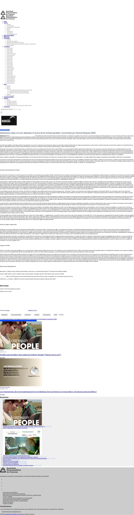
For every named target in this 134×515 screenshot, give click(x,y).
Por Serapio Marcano (5, 387)
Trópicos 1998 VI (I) (11, 78)
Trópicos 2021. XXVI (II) (11, 53)
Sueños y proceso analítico (10, 463)
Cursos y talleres (10, 45)
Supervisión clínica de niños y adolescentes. (18, 91)
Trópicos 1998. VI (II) (11, 80)
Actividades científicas (12, 102)
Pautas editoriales (10, 83)
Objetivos (9, 24)
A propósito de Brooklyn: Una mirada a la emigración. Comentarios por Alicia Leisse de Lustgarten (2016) (28, 319)
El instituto (9, 39)
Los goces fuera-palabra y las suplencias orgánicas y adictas (20, 457)
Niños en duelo (7, 460)
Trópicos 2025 (10, 48)
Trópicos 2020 (10, 56)
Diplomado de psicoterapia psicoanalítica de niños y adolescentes (21, 44)
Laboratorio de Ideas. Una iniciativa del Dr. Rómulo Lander (19, 105)
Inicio (5, 21)
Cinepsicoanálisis (9, 97)
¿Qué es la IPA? (10, 31)
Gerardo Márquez (5, 130)
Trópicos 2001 (9, 73)
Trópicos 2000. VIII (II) (11, 76)
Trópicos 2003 (10, 71)
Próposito (9, 85)
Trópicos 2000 (10, 74)
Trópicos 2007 (10, 66)
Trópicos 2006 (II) (10, 69)
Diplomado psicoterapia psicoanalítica (15, 42)
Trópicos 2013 (9, 59)
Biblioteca (6, 37)
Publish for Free (32, 310)
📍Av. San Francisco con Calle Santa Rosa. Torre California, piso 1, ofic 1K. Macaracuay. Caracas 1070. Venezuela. (32, 509)
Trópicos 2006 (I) (10, 67)
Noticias (8, 99)
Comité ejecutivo (10, 25)
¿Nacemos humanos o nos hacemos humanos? (16, 456)
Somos (6, 23)
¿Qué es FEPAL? (10, 32)
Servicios (8, 88)
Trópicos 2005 (10, 70)
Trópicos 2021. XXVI (11, 55)
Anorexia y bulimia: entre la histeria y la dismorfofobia (18, 465)
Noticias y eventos (10, 95)
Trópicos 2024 (10, 49)
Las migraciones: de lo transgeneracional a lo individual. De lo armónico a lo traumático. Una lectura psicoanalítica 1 (48, 392)
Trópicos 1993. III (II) (11, 81)
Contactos (7, 106)
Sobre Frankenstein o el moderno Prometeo (15, 428)
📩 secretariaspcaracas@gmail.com (10, 511)
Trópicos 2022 (10, 52)
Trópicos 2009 (10, 63)
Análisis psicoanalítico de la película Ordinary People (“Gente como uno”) (30, 355)
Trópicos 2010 (9, 62)
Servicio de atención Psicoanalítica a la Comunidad (20, 90)
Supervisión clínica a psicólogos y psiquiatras (19, 92)
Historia (8, 30)
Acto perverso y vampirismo (11, 464)
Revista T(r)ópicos (8, 502)
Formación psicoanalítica (12, 41)
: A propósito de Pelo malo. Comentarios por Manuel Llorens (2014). (18, 320)
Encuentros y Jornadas (12, 101)
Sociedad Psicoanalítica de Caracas (14, 514)
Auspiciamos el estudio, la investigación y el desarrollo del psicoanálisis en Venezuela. (24, 476)
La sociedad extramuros (12, 34)
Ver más (2, 357)
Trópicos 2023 (10, 50)
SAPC (5, 84)
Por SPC (1, 350)
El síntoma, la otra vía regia (10, 461)
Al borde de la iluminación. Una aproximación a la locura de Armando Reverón (25, 458)
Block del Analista (9, 35)
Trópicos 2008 (10, 64)
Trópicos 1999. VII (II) (11, 77)
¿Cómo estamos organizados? (13, 27)
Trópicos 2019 (9, 57)
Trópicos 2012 (9, 60)
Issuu (8, 310)
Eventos (6, 98)
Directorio (9, 28)
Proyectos (9, 94)
